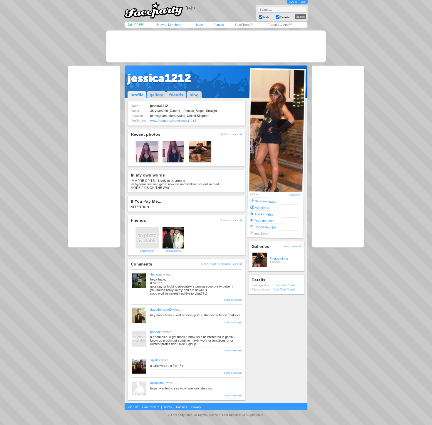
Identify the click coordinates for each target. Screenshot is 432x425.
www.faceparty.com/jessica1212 (173, 120)
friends (176, 95)
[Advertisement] (216, 46)
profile (136, 95)
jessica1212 (159, 78)
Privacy (196, 407)
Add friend (262, 207)
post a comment (221, 264)
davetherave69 (161, 309)
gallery (156, 95)
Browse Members (169, 24)
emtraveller (147, 250)
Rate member (264, 220)
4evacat (156, 274)
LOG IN (293, 2)
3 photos (295, 195)
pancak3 (156, 332)
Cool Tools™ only (284, 285)
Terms (168, 407)
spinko (155, 360)
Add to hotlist (263, 214)
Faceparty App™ (280, 24)
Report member (265, 227)
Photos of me (278, 258)
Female (218, 24)
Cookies (181, 407)
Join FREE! (136, 24)
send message (233, 299)
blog (194, 95)
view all (237, 134)
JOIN (303, 2)
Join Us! (132, 407)
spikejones (157, 382)
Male (199, 24)
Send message (265, 201)
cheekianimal (173, 250)
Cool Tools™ (244, 24)
